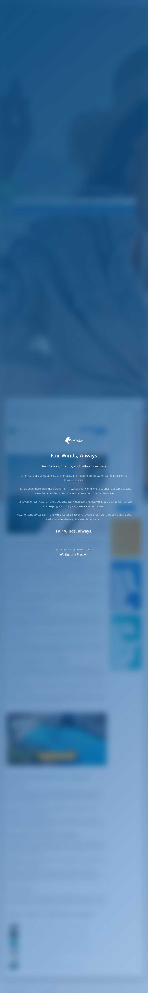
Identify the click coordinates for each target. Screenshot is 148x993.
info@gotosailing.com (74, 554)
